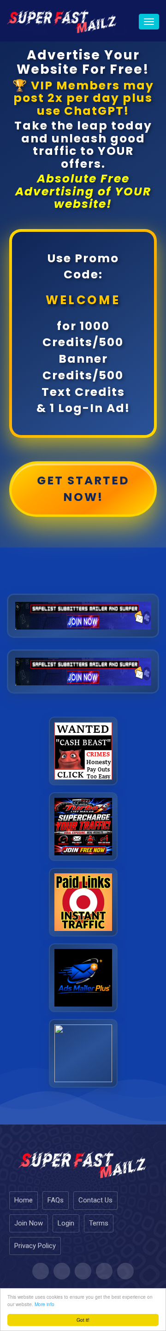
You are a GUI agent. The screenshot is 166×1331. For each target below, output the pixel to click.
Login (66, 1223)
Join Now (28, 1223)
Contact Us (95, 1200)
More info (44, 1304)
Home (23, 1200)
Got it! (83, 1319)
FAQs (55, 1200)
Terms (98, 1223)
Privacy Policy (35, 1246)
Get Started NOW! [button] (83, 488)
